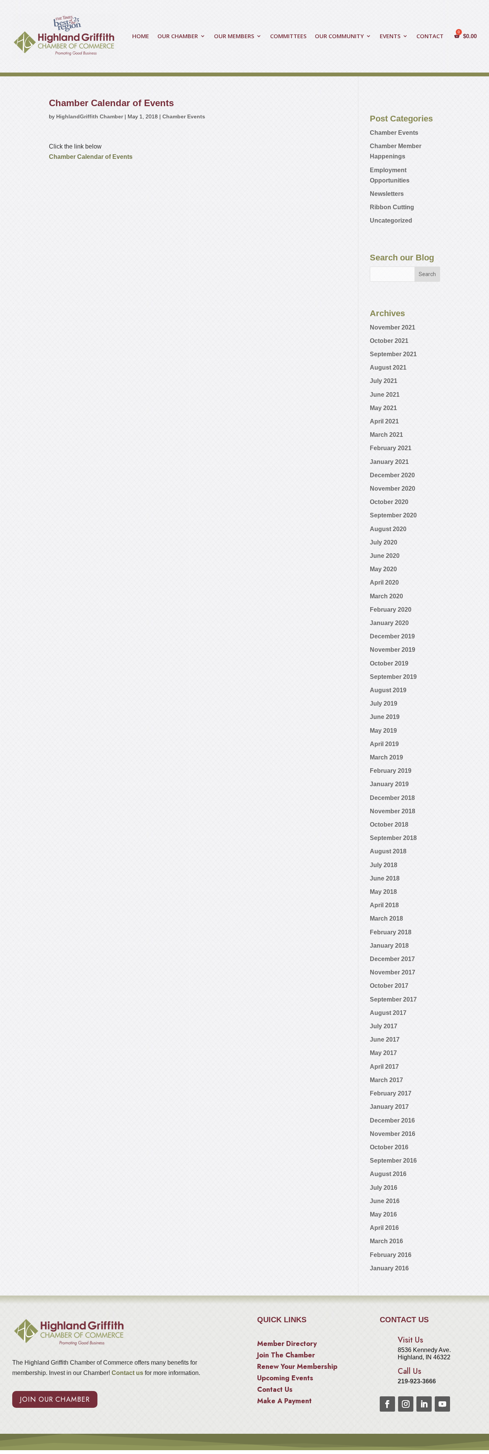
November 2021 (392, 327)
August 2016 (388, 1174)
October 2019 (389, 663)
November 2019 (392, 649)
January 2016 (389, 1268)
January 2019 (389, 784)
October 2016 (389, 1147)
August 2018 (388, 851)
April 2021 (384, 421)
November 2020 (392, 488)
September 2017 (393, 999)
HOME (140, 36)
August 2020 (388, 529)
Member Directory (287, 1345)
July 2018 (383, 865)
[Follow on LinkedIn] (424, 1404)
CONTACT (430, 36)
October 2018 (389, 824)
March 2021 (386, 434)
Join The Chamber (286, 1356)
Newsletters (387, 194)
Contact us (126, 1373)
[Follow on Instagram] (405, 1404)
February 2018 (390, 932)
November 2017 (392, 972)
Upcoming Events (285, 1379)
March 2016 (386, 1241)
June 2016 (385, 1201)
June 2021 (385, 394)
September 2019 (393, 677)
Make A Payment (284, 1402)
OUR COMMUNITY (339, 36)
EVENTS (390, 36)
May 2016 (383, 1214)
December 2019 (392, 636)
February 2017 (390, 1093)
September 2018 (393, 838)
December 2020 (392, 475)
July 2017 (383, 1026)
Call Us (409, 1371)
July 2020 (383, 542)
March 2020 (386, 596)
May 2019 (383, 730)
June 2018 (385, 878)
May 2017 (383, 1053)
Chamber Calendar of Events (91, 156)
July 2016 (383, 1187)
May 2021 (383, 408)
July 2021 (383, 381)
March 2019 (386, 757)
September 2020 (393, 515)
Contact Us (275, 1390)
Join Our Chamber (55, 1399)
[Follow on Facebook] (387, 1404)
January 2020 (389, 623)
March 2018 (386, 918)
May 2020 (383, 569)
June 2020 (385, 556)
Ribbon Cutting (392, 207)
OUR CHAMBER (177, 36)
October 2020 (389, 502)
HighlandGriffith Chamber (89, 116)
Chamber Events (183, 116)
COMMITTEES (288, 36)
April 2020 (384, 582)
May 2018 (383, 892)
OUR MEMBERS (234, 36)
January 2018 (389, 945)
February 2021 (390, 448)
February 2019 (390, 770)
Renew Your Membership (297, 1368)
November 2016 (392, 1134)
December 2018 (392, 798)
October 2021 (389, 341)
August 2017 (388, 1013)
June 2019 (385, 717)
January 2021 (389, 462)
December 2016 (392, 1120)
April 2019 (384, 744)
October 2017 (389, 985)
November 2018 (392, 811)
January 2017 (389, 1106)
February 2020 (390, 609)
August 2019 (388, 690)
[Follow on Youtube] (442, 1404)
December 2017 (392, 959)
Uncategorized (391, 220)
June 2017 (385, 1039)
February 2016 (390, 1255)
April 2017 (384, 1066)
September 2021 (393, 354)
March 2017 (386, 1080)
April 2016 (384, 1228)
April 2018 (384, 905)
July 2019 (383, 703)
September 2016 (393, 1160)
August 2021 (388, 367)
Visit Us (410, 1340)
